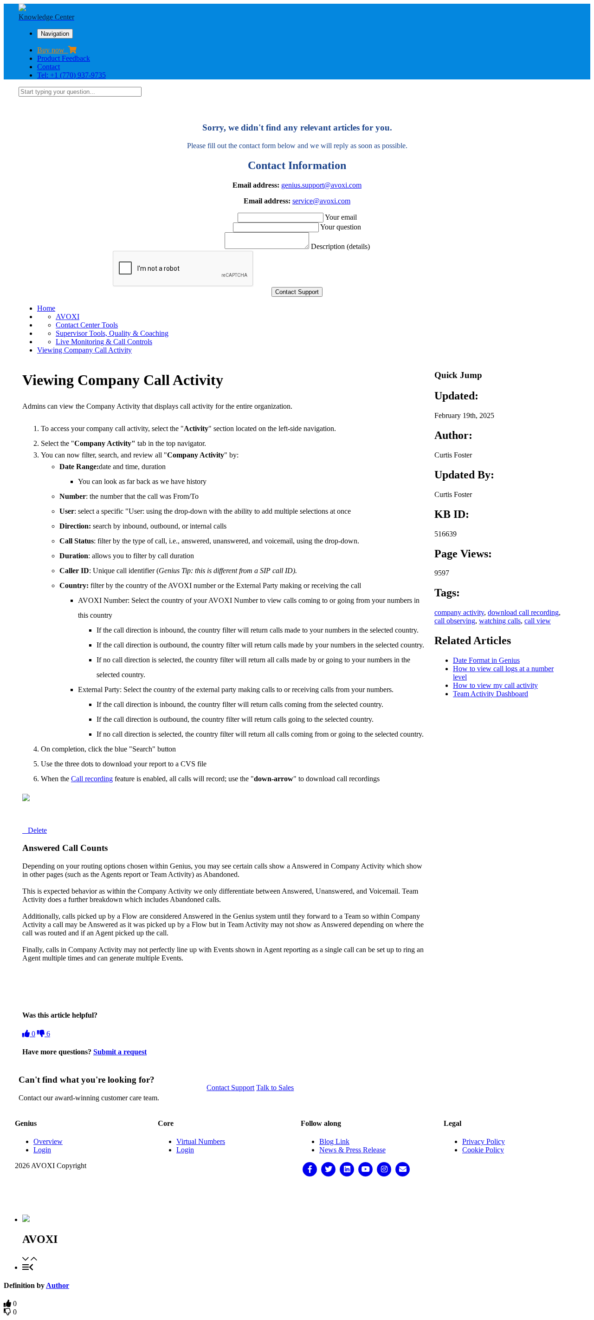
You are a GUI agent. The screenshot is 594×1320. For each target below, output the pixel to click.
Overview (48, 1141)
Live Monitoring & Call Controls (104, 342)
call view (537, 621)
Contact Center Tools (87, 325)
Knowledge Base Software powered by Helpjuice (297, 1195)
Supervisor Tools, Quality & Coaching (112, 333)
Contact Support (230, 1087)
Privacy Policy (483, 1141)
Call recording (92, 779)
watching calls (500, 621)
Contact (48, 67)
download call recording (523, 612)
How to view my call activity (495, 685)
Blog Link (334, 1141)
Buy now (52, 50)
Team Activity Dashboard (490, 694)
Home (46, 308)
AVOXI (67, 316)
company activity (459, 612)
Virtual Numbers (200, 1141)
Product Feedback (63, 58)
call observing (454, 621)
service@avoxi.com (321, 201)
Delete (37, 830)
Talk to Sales (275, 1087)
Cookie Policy (483, 1150)
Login (42, 1150)
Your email (341, 217)
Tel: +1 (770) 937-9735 (71, 75)
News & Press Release (352, 1150)
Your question (340, 227)
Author (57, 1285)
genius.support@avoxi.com (321, 185)
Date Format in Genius (486, 660)
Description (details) (340, 246)
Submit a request (120, 1052)
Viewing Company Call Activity (84, 350)
